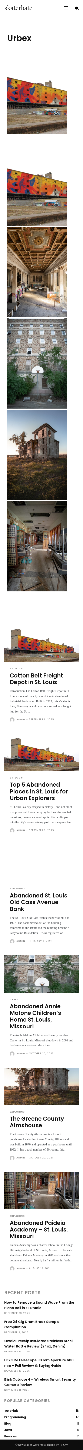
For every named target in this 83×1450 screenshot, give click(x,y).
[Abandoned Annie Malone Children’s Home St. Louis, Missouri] (37, 363)
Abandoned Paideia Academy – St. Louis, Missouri (39, 1229)
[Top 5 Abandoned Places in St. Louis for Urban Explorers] (37, 180)
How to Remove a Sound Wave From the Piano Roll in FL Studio (39, 1305)
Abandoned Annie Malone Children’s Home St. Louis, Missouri (35, 1016)
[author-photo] (13, 719)
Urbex (14, 999)
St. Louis (16, 668)
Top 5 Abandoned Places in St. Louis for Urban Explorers (39, 791)
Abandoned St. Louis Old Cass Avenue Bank (38, 902)
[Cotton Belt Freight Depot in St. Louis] (37, 89)
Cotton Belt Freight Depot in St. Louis (36, 679)
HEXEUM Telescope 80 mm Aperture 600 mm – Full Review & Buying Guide (39, 1363)
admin (20, 719)
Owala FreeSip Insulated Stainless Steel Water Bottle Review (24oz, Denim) (38, 1344)
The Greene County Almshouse (37, 1122)
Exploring (17, 888)
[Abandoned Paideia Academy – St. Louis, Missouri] (37, 546)
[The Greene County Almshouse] (37, 455)
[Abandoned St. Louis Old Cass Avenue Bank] (37, 272)
